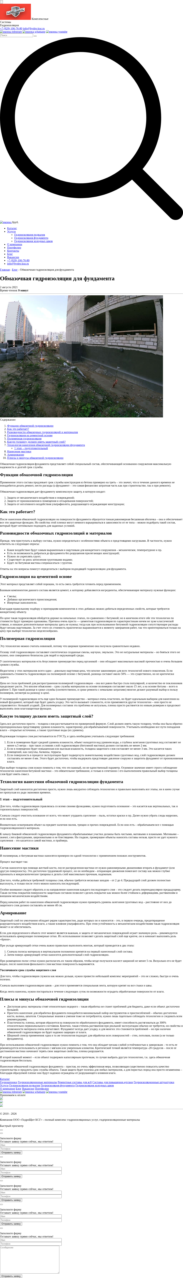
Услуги (11, 231)
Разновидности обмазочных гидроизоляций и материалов (42, 432)
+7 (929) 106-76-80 (11, 28)
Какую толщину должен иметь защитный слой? (36, 441)
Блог (10, 253)
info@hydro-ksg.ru (34, 28)
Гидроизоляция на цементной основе (30, 435)
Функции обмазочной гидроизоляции (30, 425)
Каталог (12, 228)
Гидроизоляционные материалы (37, 1082)
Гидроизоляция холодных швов (33, 241)
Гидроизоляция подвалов (29, 234)
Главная (5, 269)
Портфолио (14, 247)
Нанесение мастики (19, 451)
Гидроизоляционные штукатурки (154, 1082)
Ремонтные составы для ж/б (75, 1082)
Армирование (15, 454)
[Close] (1, 1130)
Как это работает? (18, 428)
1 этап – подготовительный (31, 448)
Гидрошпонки (8, 1082)
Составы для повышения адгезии (112, 1082)
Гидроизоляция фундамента (31, 237)
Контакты (13, 250)
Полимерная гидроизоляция (24, 438)
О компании (14, 244)
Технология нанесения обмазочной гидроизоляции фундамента (46, 445)
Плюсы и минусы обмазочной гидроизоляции (35, 457)
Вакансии (13, 257)
